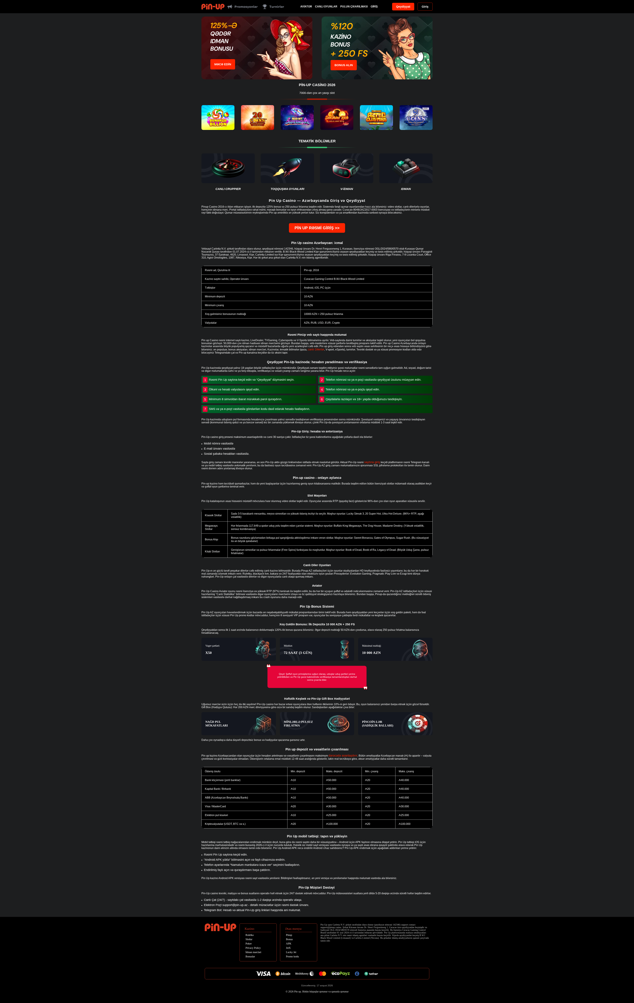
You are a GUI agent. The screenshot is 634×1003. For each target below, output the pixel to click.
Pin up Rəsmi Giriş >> (317, 228)
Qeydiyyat (403, 6)
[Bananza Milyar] (217, 117)
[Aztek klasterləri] (376, 117)
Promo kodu (292, 956)
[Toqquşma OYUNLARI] (287, 172)
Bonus (289, 939)
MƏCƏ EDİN (222, 64)
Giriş (374, 6)
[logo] (213, 6)
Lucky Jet (291, 952)
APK (288, 943)
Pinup (289, 935)
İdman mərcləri (253, 952)
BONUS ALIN (344, 65)
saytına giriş (372, 462)
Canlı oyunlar (326, 6)
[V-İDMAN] (346, 172)
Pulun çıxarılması (354, 6)
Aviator (306, 6)
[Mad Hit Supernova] (297, 117)
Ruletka (250, 935)
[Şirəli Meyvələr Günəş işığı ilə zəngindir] (336, 117)
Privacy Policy (253, 948)
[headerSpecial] (242, 6)
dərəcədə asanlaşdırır (343, 755)
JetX (288, 948)
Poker (249, 943)
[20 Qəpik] (257, 117)
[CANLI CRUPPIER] (228, 172)
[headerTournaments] (273, 6)
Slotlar (249, 939)
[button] (628, 984)
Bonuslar (250, 956)
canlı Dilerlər (316, 349)
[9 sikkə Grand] (416, 117)
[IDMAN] (406, 172)
